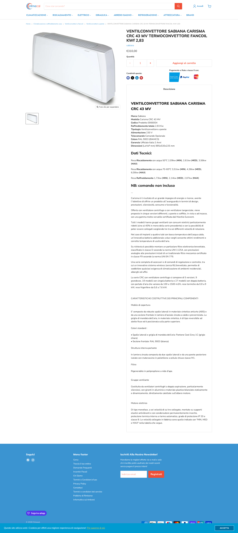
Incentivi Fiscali (80, 471)
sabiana (130, 45)
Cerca (75, 459)
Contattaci (78, 487)
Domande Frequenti (82, 467)
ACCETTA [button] (224, 528)
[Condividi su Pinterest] (141, 77)
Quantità (130, 57)
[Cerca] (178, 6)
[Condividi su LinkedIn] (137, 77)
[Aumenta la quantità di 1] (150, 63)
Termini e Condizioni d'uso (85, 479)
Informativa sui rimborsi (84, 499)
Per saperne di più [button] (96, 528)
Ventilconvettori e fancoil (74, 24)
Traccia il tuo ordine (82, 463)
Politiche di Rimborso (83, 495)
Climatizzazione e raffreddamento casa (47, 24)
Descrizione (169, 89)
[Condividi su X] (132, 77)
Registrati (156, 474)
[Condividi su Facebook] (128, 77)
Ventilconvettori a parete (95, 24)
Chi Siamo (78, 475)
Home (28, 24)
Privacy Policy (79, 483)
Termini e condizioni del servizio (87, 491)
